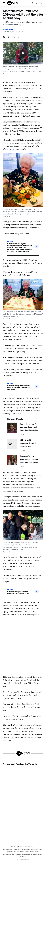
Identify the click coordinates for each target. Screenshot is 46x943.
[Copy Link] (18, 37)
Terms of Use (7, 854)
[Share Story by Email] (13, 37)
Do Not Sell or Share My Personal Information (27, 854)
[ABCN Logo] (13, 3)
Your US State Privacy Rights (12, 849)
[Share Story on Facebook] (4, 37)
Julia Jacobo (9, 30)
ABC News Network (17, 847)
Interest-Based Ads (13, 852)
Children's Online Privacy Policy (32, 849)
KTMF (13, 149)
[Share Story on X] (8, 37)
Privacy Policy (29, 847)
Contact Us (22, 857)
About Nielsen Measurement (29, 852)
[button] (4, 3)
